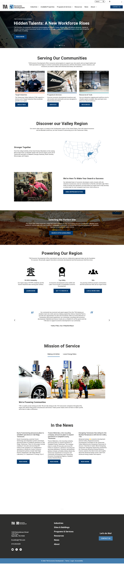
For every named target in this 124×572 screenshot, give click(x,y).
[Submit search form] (103, 1)
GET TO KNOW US (62, 291)
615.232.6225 (15, 544)
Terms (67, 561)
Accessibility (79, 561)
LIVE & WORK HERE (93, 291)
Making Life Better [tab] (54, 354)
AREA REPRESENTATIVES (74, 192)
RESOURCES (86, 104)
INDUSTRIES (21, 104)
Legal (72, 561)
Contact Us (105, 538)
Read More (23, 462)
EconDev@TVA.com (18, 540)
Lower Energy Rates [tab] (69, 354)
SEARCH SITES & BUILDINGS (61, 233)
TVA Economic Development (55, 561)
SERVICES (53, 104)
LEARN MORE (30, 291)
